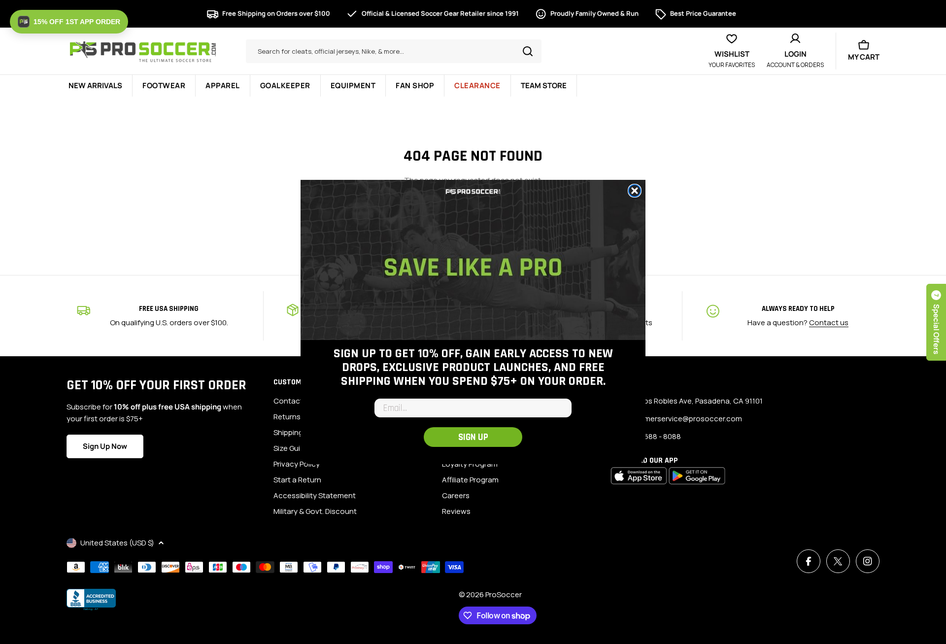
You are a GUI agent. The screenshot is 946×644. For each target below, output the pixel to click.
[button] (69, 22)
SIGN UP (473, 437)
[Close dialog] (635, 191)
